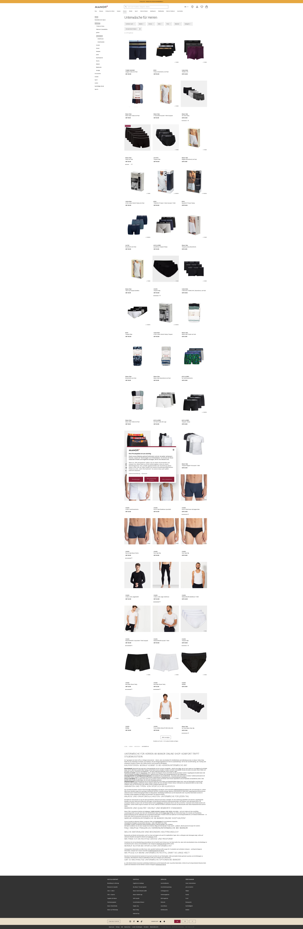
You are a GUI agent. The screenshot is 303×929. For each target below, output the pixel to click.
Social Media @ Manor (138, 902)
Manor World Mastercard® (140, 890)
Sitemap (118, 927)
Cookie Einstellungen (137, 927)
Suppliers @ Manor (112, 898)
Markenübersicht (154, 927)
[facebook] (134, 921)
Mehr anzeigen (166, 737)
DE (185, 7)
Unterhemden (158, 821)
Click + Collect (110, 890)
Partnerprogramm (111, 902)
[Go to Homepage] (101, 7)
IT (192, 921)
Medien (187, 909)
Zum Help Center (114, 921)
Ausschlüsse (164, 906)
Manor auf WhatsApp (112, 909)
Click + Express (111, 894)
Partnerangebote (165, 894)
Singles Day (136, 906)
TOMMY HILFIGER (155, 811)
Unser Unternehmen (191, 883)
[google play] (164, 921)
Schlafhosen (160, 803)
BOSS (177, 811)
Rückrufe (163, 902)
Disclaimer (146, 927)
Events (187, 894)
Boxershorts (144, 773)
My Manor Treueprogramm (139, 887)
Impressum (111, 927)
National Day (136, 913)
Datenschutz (127, 927)
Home (125, 746)
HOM (167, 811)
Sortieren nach (129, 24)
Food (187, 898)
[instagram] (130, 921)
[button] (96, 11)
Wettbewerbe (164, 909)
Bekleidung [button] (137, 746)
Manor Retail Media (112, 906)
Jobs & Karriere (189, 887)
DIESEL (170, 811)
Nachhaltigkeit (189, 906)
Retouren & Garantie (112, 887)
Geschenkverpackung (166, 887)
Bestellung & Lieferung (113, 883)
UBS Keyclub (136, 898)
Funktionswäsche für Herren (181, 789)
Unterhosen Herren (161, 843)
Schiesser (147, 811)
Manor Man (166, 813)
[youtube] (137, 921)
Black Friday (136, 909)
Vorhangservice (165, 890)
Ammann (162, 811)
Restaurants (189, 902)
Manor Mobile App (137, 894)
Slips (149, 789)
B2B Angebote (164, 898)
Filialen (187, 890)
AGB (122, 927)
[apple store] (160, 921)
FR (185, 921)
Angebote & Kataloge (138, 883)
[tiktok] (141, 921)
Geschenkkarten (165, 883)
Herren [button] (131, 746)
